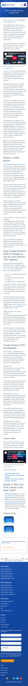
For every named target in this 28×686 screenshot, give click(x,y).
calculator (18, 304)
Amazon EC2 (21, 131)
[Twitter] (17, 678)
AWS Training (5, 566)
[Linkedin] (14, 678)
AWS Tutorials (12, 20)
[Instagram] (10, 678)
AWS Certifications (6, 582)
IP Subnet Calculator (11, 480)
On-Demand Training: (11, 494)
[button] (25, 4)
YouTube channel (9, 68)
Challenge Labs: (9, 497)
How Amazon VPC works (12, 473)
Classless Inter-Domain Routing (14, 479)
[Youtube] (21, 678)
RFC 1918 (7, 268)
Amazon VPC (9, 71)
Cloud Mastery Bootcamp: (12, 503)
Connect (3, 615)
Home (5, 20)
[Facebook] (7, 678)
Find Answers (5, 598)
